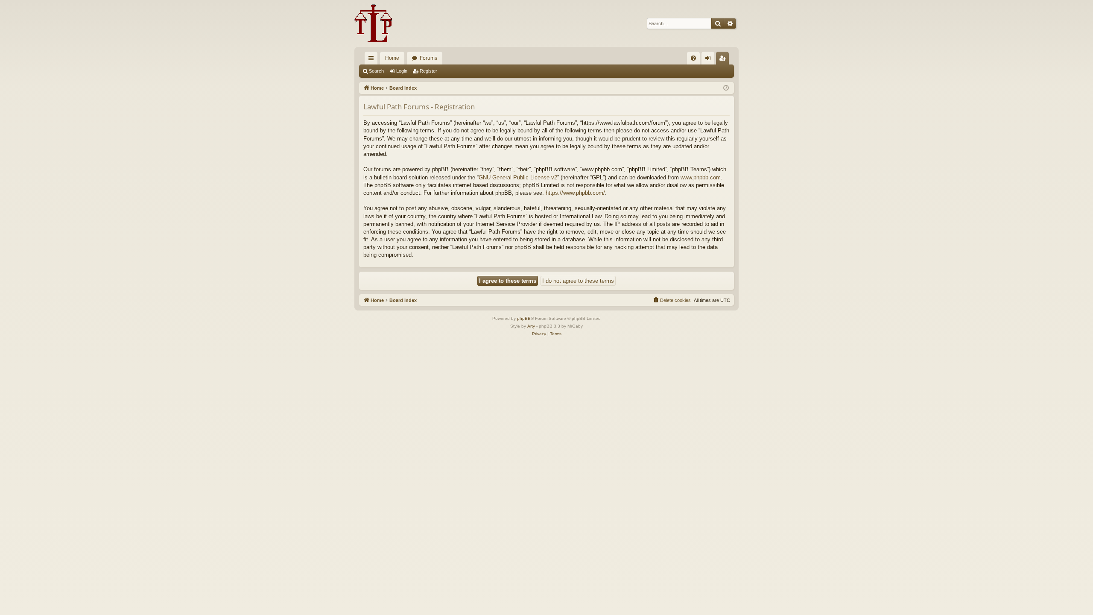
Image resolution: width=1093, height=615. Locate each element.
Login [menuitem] (709, 59)
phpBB (524, 318)
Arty (531, 326)
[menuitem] (693, 58)
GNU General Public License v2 (518, 177)
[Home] (373, 23)
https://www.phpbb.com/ (575, 193)
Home (392, 58)
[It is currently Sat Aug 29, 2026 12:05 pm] (726, 88)
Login (401, 70)
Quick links (372, 59)
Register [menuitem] (724, 59)
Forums (428, 58)
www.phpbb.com (701, 177)
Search (376, 70)
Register (428, 70)
